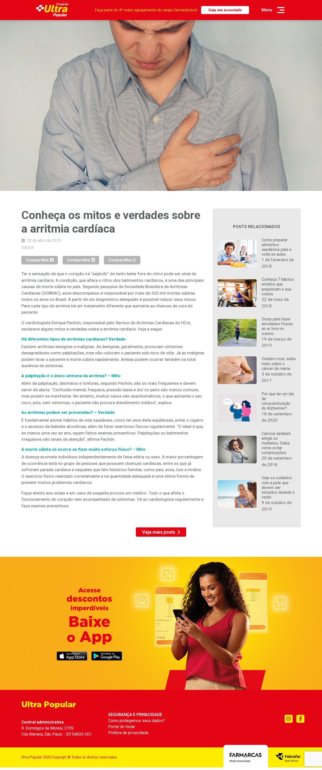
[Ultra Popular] (52, 10)
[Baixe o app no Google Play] (106, 656)
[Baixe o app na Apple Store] (72, 656)
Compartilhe (38, 260)
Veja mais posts (158, 532)
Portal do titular (121, 726)
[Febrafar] (288, 757)
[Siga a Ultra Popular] (289, 719)
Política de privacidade (128, 732)
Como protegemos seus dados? (136, 720)
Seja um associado (225, 10)
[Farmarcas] (246, 757)
